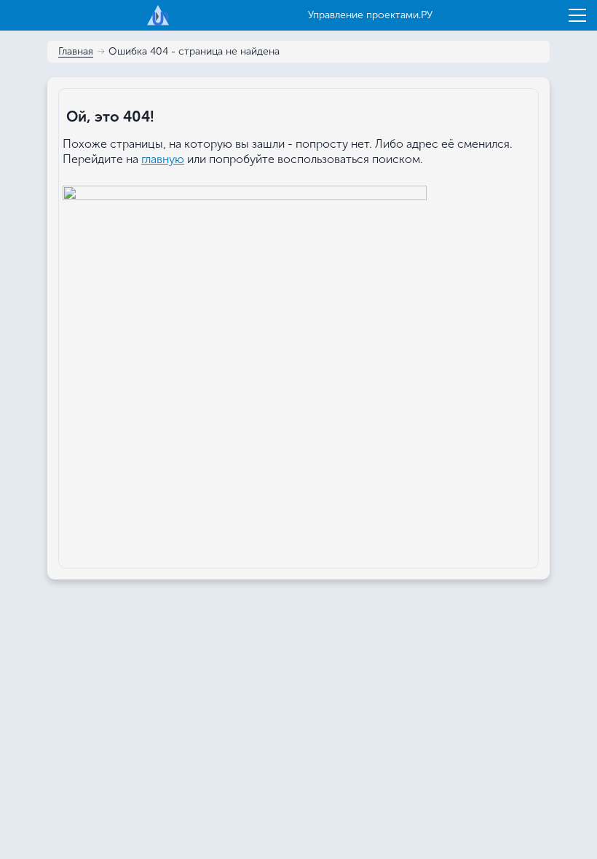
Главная (75, 52)
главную (162, 159)
